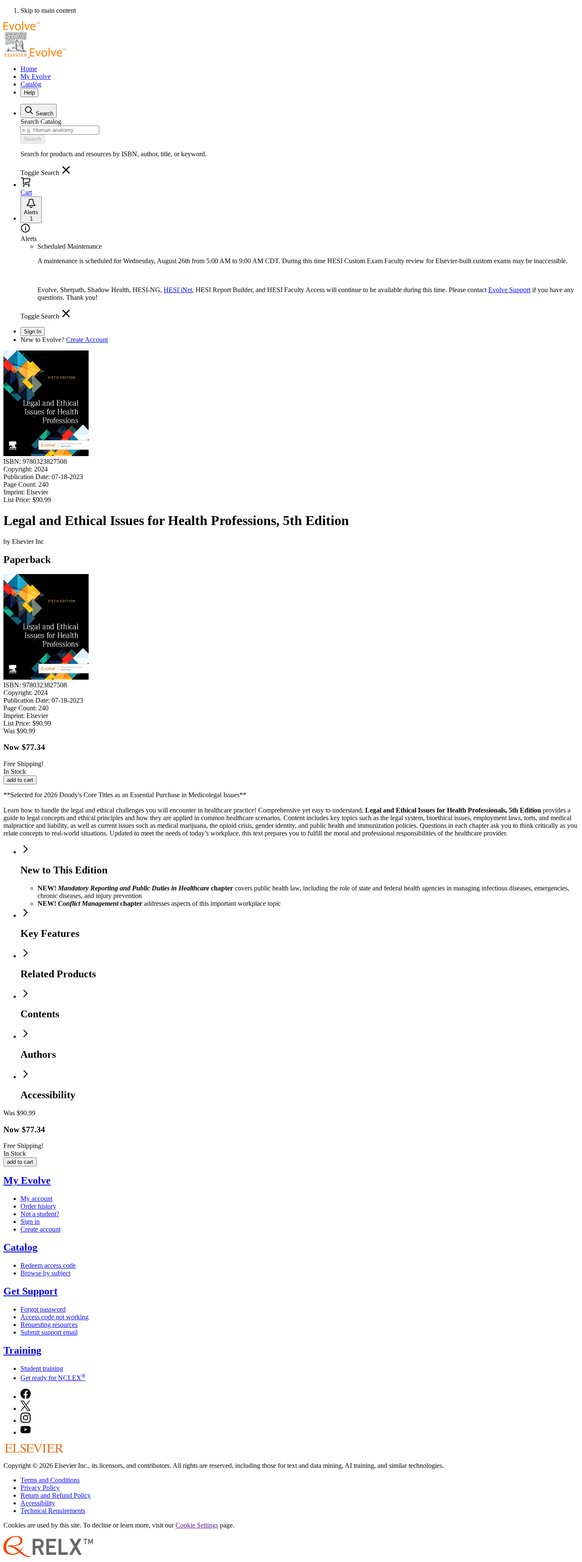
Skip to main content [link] (48, 10)
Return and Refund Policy (55, 1495)
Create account (40, 1229)
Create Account (87, 339)
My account (36, 1198)
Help (29, 92)
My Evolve (35, 76)
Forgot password (43, 1309)
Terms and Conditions (50, 1480)
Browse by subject (45, 1273)
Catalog (30, 84)
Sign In (32, 331)
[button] (45, 172)
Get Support (30, 1291)
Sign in (30, 1221)
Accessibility (37, 1503)
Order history (38, 1206)
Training (22, 1350)
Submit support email (49, 1332)
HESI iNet (178, 289)
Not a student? (39, 1213)
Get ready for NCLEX (53, 1377)
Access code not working (54, 1317)
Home (28, 68)
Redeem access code (48, 1265)
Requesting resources (49, 1324)
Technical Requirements (52, 1510)
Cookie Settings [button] (197, 1525)
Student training (41, 1368)
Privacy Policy (40, 1487)
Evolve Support (509, 289)
